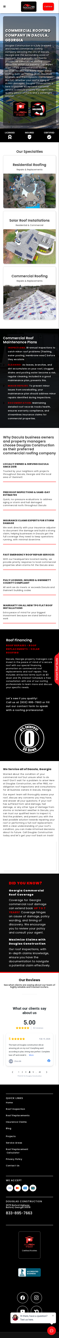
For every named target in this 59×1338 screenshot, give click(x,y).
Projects (11, 1136)
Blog (8, 1128)
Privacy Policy (14, 1159)
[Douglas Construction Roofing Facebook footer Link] (22, 1297)
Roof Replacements (18, 1115)
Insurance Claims (16, 1121)
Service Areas (14, 1142)
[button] (7, 6)
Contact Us (13, 1165)
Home (9, 1102)
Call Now (48, 6)
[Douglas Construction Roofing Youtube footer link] (22, 1311)
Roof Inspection (15, 1109)
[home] (28, 6)
